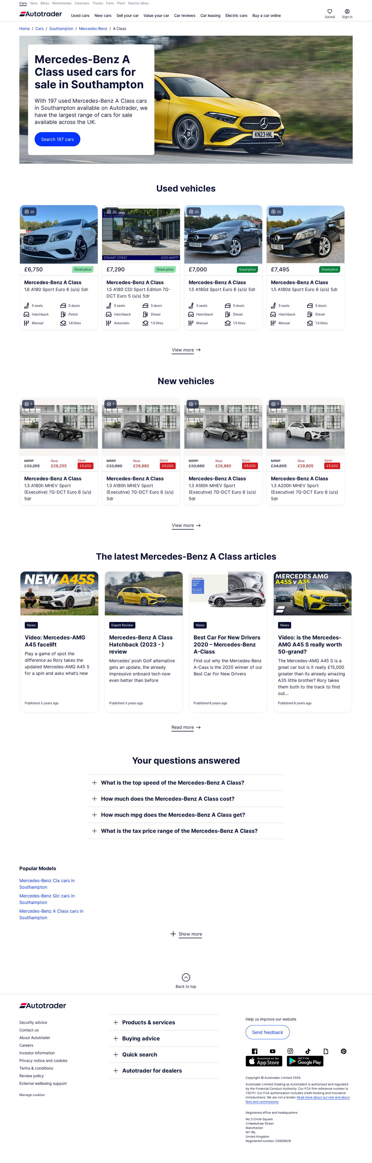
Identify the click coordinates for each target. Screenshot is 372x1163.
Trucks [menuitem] (98, 3)
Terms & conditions (36, 1068)
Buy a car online (266, 15)
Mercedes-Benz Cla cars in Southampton (47, 884)
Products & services (148, 1022)
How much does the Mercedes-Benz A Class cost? (167, 798)
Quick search (139, 1054)
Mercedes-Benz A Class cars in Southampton (51, 914)
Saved (330, 17)
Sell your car (128, 15)
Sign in (347, 17)
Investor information (37, 1052)
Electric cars (236, 15)
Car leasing (210, 15)
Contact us (29, 1030)
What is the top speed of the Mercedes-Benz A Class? (172, 782)
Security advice (33, 1022)
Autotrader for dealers (152, 1070)
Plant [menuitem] (121, 3)
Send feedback (267, 1032)
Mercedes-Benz (93, 28)
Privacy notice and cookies (43, 1060)
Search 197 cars (57, 139)
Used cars (80, 15)
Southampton (61, 28)
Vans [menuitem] (33, 3)
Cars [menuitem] (23, 3)
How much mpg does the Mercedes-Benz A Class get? (173, 815)
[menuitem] (80, 15)
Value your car (156, 15)
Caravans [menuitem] (82, 3)
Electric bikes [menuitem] (138, 3)
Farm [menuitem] (110, 3)
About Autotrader (34, 1037)
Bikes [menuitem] (45, 3)
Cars (39, 28)
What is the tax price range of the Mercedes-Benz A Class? (179, 831)
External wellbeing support (43, 1083)
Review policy (31, 1075)
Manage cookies (32, 1095)
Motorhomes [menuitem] (61, 3)
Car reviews (185, 15)
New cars (103, 15)
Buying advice (141, 1038)
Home (24, 28)
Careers (26, 1045)
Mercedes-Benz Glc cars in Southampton (47, 899)
